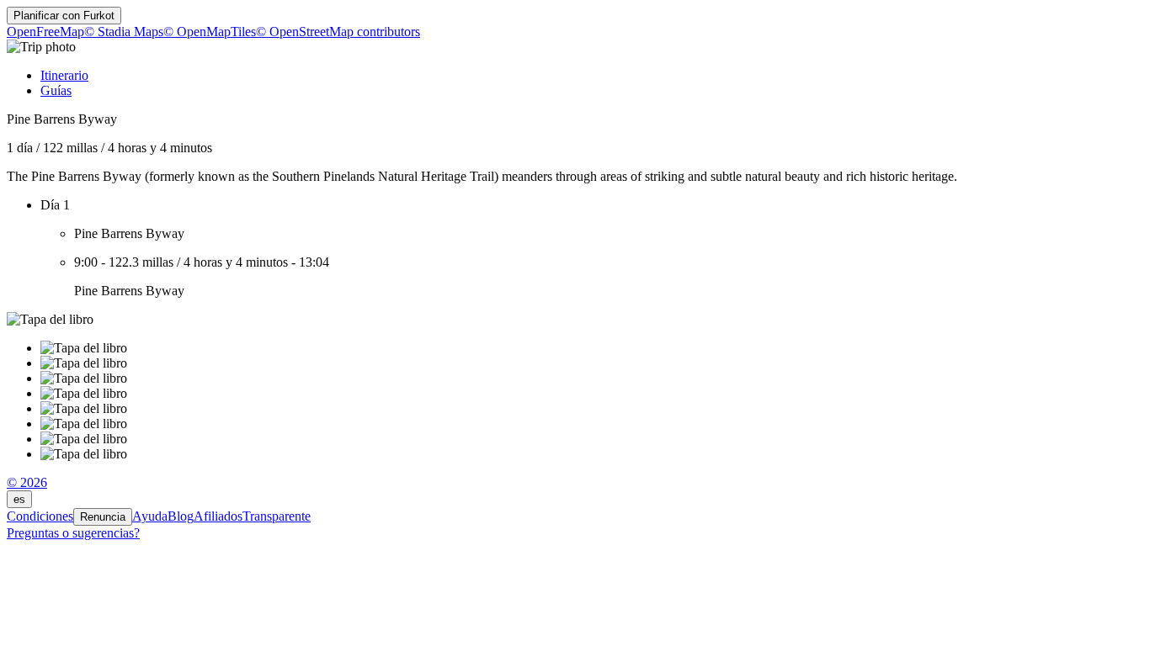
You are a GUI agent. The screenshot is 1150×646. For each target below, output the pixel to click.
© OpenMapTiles (209, 31)
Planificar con (63, 15)
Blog (181, 516)
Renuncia (102, 517)
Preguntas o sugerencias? (73, 533)
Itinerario (64, 75)
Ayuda (150, 516)
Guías (56, 90)
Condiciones (40, 516)
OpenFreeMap (45, 31)
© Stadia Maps (123, 31)
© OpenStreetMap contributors (338, 31)
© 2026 (27, 482)
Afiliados (218, 516)
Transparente (276, 516)
